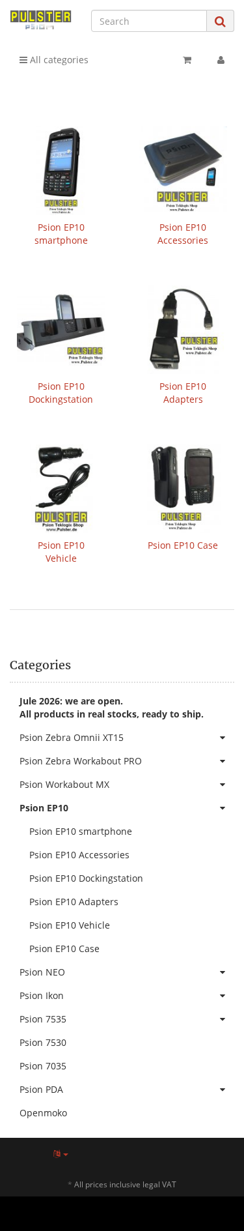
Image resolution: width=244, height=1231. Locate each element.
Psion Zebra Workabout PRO (81, 761)
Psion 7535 (43, 1019)
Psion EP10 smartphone (61, 233)
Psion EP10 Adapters (182, 392)
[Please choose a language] (60, 1153)
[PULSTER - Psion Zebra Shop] (41, 20)
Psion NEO (42, 972)
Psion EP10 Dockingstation (61, 392)
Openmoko (43, 1113)
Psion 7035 (43, 1066)
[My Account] (221, 60)
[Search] (220, 21)
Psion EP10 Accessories (182, 233)
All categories (57, 59)
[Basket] (187, 60)
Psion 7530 (43, 1042)
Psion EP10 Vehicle (61, 551)
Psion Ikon (42, 995)
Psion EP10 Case (183, 545)
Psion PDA (41, 1089)
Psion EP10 (44, 808)
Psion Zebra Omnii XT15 (72, 737)
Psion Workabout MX (64, 784)
